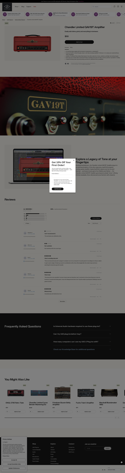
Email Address (55, 173)
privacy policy (56, 184)
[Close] (73, 160)
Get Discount (57, 188)
